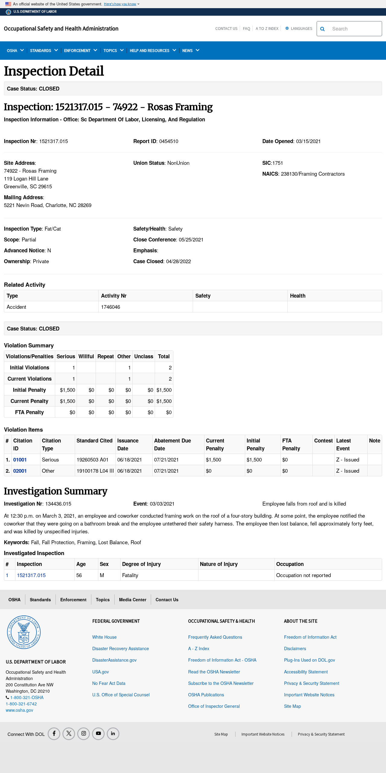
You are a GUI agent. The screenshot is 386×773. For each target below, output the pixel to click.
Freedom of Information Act (310, 637)
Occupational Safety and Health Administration (61, 28)
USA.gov (100, 672)
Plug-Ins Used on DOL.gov (309, 660)
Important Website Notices (309, 695)
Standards (40, 599)
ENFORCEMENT (77, 50)
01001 (20, 459)
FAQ (246, 28)
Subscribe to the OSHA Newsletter (221, 683)
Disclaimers (295, 648)
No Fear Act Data (108, 683)
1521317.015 (31, 575)
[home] (24, 631)
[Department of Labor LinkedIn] (113, 733)
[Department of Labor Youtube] (98, 733)
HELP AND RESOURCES (150, 50)
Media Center (132, 599)
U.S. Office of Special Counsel (121, 695)
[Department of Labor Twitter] (68, 733)
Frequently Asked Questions (215, 637)
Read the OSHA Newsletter (214, 672)
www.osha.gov (19, 710)
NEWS (188, 50)
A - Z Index (198, 648)
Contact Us (226, 28)
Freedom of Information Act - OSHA (222, 660)
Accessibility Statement (306, 672)
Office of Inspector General (214, 706)
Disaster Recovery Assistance (120, 648)
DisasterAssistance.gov (114, 660)
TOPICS (111, 50)
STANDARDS (41, 50)
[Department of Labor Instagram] (83, 733)
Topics (103, 599)
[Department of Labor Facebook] (54, 733)
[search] (322, 28)
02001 (20, 470)
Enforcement (73, 599)
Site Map (292, 706)
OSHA (12, 50)
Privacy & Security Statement (311, 683)
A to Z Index (267, 28)
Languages (301, 28)
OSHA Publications (206, 695)
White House (104, 637)
